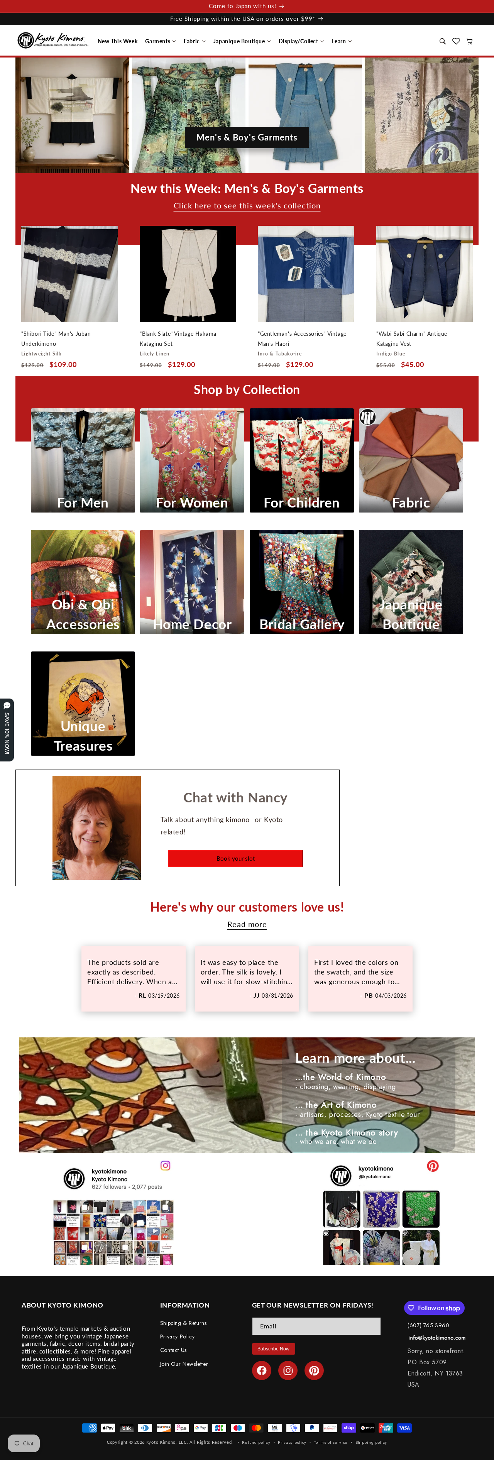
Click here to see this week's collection (247, 205)
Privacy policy (292, 1442)
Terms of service (331, 1442)
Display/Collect (298, 41)
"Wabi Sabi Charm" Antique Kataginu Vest (411, 338)
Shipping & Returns (183, 1323)
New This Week (118, 41)
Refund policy (256, 1442)
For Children (302, 502)
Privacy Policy (177, 1337)
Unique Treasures (83, 735)
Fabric (192, 41)
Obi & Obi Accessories (83, 614)
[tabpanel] (133, 979)
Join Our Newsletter (184, 1364)
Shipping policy (371, 1442)
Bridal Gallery (301, 624)
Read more (247, 924)
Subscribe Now (273, 1349)
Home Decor (192, 624)
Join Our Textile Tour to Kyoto (247, 93)
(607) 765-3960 (428, 1325)
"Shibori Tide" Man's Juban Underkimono (56, 338)
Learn (339, 41)
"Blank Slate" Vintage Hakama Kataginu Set (178, 338)
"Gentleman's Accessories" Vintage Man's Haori (302, 338)
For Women (192, 502)
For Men (83, 502)
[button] (118, 41)
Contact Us (173, 1350)
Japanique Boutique (239, 41)
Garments (157, 41)
